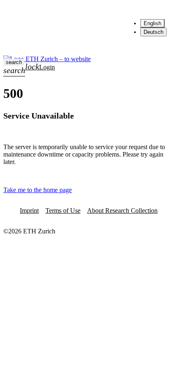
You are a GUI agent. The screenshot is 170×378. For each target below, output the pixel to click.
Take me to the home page (37, 189)
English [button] (133, 10)
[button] (13, 62)
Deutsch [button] (153, 32)
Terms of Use (62, 210)
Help (104, 10)
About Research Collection (122, 210)
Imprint (29, 210)
